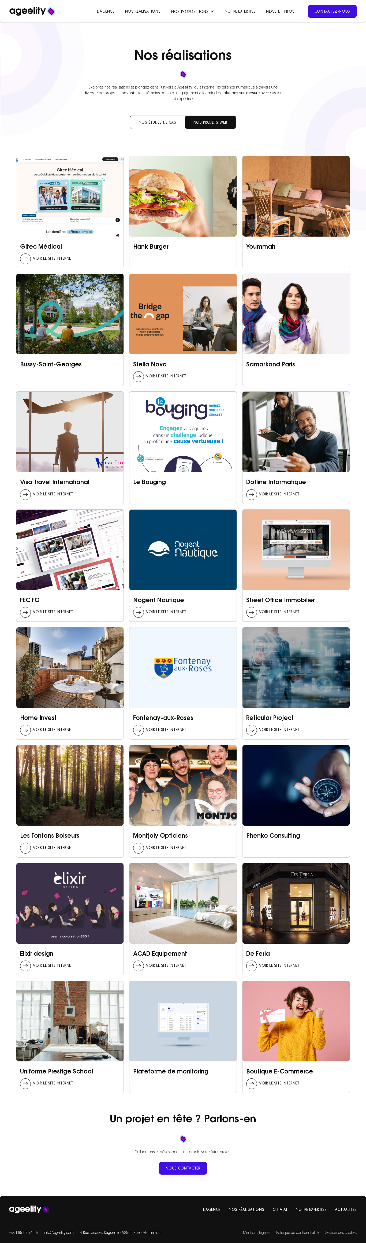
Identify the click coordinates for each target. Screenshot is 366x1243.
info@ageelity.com (59, 1233)
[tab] (157, 122)
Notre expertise (240, 12)
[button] (192, 11)
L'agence (105, 12)
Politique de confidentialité (297, 1233)
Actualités (346, 1210)
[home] (32, 11)
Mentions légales (256, 1233)
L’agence (211, 1210)
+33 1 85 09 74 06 (23, 1233)
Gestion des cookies (341, 1233)
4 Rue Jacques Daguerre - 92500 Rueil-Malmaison (120, 1233)
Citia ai (280, 1210)
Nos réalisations (142, 12)
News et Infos (280, 12)
